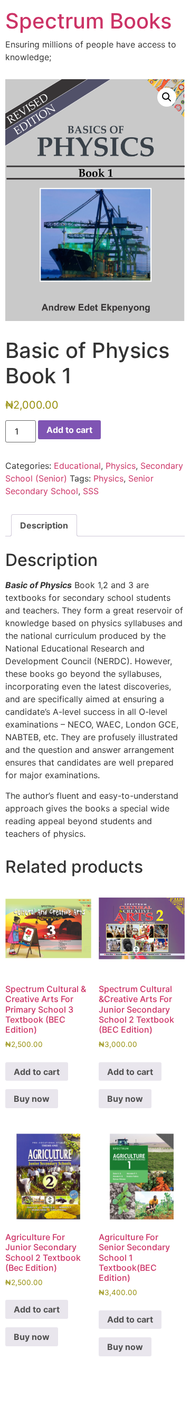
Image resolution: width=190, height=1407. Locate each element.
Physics (121, 465)
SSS (91, 491)
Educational (77, 465)
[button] (166, 97)
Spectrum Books (88, 21)
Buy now (32, 1098)
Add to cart (69, 429)
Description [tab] (44, 525)
